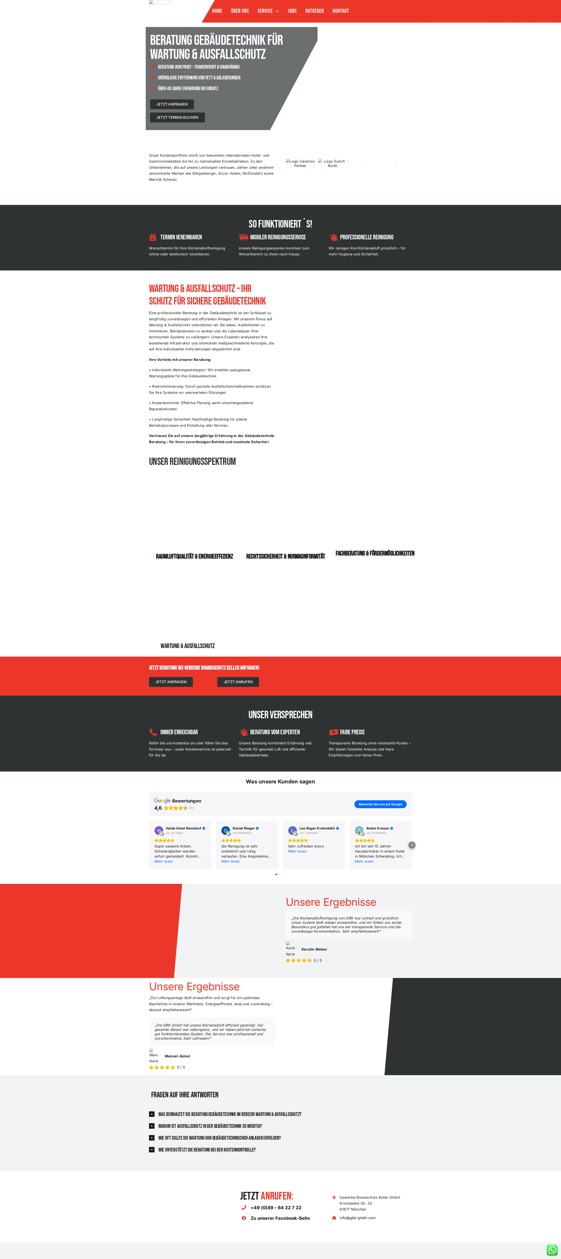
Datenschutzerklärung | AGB (337, 1222)
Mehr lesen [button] (163, 847)
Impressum (306, 1222)
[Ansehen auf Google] (158, 816)
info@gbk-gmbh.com (358, 1203)
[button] (149, 830)
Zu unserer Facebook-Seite (280, 1203)
